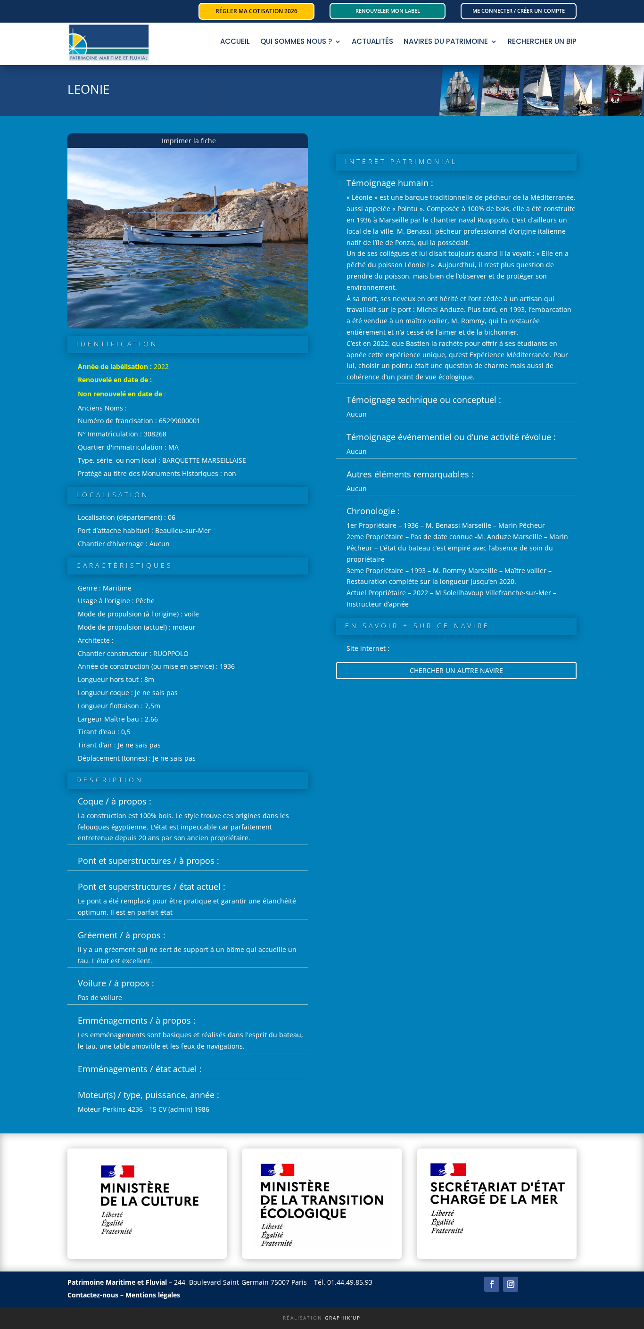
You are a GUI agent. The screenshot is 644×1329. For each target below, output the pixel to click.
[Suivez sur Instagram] (510, 1284)
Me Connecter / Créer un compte (518, 10)
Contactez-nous (92, 1294)
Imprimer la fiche (189, 140)
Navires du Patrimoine (446, 42)
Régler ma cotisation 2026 (256, 11)
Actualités (372, 42)
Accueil (235, 42)
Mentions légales (152, 1294)
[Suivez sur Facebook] (491, 1284)
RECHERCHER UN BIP (542, 42)
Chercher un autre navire (456, 670)
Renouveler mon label (387, 10)
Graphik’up (343, 1317)
